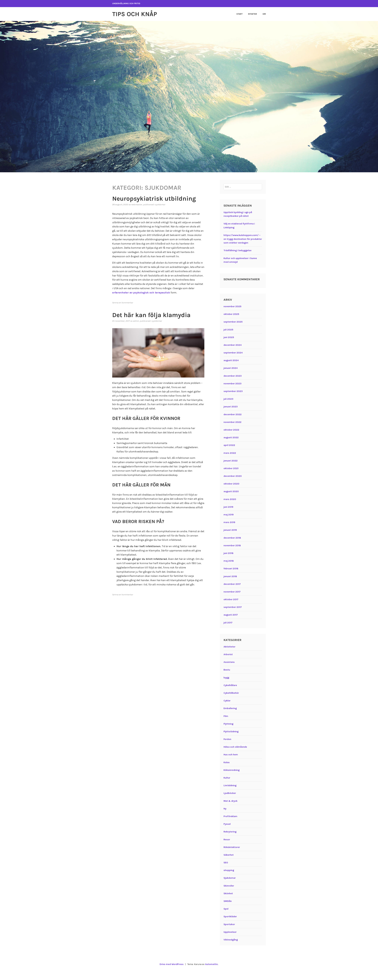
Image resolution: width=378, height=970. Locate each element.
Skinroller (229, 885)
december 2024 (233, 345)
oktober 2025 (231, 314)
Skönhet (228, 893)
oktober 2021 (231, 468)
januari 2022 (231, 460)
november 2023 (232, 383)
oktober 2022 (231, 429)
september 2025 (233, 321)
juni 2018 (228, 553)
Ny (225, 808)
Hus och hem (231, 754)
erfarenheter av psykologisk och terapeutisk (141, 292)
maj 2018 (229, 560)
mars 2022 (230, 453)
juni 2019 (228, 506)
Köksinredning (231, 770)
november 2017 (232, 591)
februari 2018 (231, 568)
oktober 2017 (231, 599)
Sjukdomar (160, 204)
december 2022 (233, 414)
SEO (226, 862)
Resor (227, 839)
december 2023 (233, 375)
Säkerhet (229, 854)
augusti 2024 (231, 360)
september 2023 (233, 391)
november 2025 (232, 306)
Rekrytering (230, 831)
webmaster (136, 204)
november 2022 (232, 422)
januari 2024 (231, 368)
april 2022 (229, 445)
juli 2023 (228, 398)
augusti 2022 (231, 437)
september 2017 (233, 607)
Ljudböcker (230, 793)
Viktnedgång (231, 939)
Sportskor (229, 924)
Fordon (227, 739)
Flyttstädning (231, 731)
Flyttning (228, 723)
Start (239, 14)
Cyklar (227, 700)
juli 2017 (228, 622)
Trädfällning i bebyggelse (237, 250)
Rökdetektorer (232, 847)
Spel (226, 908)
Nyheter (252, 14)
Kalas (227, 762)
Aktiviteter (229, 646)
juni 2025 (229, 337)
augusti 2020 (231, 491)
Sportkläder (230, 916)
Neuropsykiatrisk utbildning (154, 198)
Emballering (230, 708)
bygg (226, 677)
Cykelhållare (230, 685)
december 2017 (232, 584)
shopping (229, 870)
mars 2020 (230, 499)
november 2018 (232, 545)
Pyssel (227, 824)
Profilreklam (230, 816)
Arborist (228, 654)
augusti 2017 (231, 614)
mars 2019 (229, 522)
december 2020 (233, 476)
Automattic (211, 964)
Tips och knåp (134, 14)
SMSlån (228, 901)
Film (226, 716)
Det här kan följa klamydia (151, 315)
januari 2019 (230, 530)
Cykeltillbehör (231, 692)
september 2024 (233, 352)
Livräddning (230, 785)
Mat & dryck (230, 800)
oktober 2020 (231, 483)
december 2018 (232, 537)
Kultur (227, 777)
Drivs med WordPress (172, 964)
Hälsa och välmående (235, 746)
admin (136, 321)
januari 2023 (231, 406)
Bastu (227, 669)
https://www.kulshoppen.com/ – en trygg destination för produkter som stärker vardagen (243, 239)
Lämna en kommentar (122, 302)
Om (264, 14)
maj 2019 (229, 514)
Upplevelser (230, 932)
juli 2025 (228, 329)
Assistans (229, 662)
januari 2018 (230, 576)
